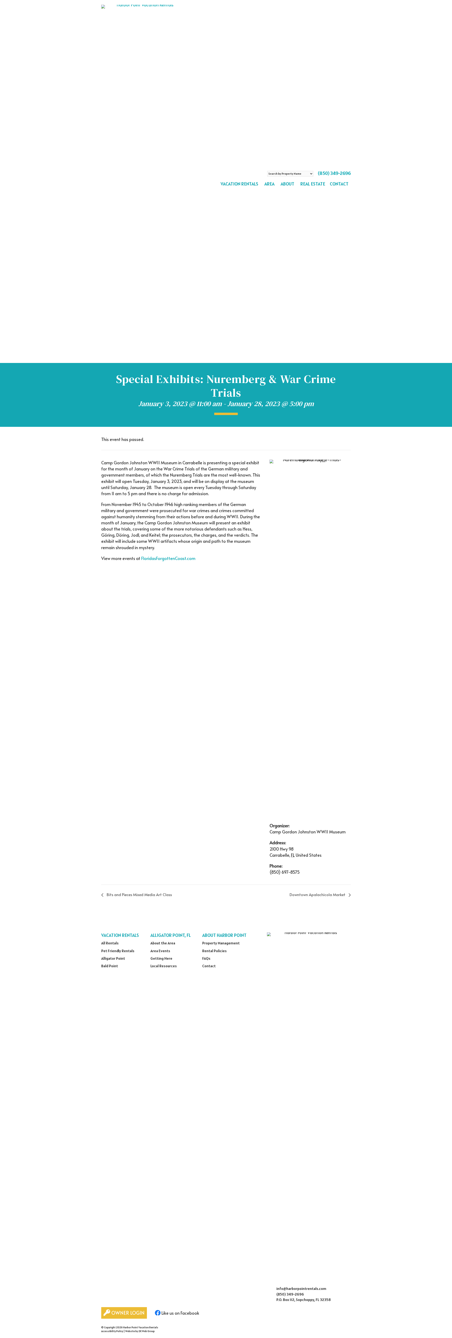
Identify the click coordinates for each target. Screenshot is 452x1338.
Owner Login (127, 1312)
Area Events (160, 950)
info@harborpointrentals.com (301, 1288)
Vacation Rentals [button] (239, 184)
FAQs (206, 958)
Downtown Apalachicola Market (318, 894)
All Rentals (110, 943)
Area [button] (269, 184)
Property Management (221, 943)
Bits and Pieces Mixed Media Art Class (139, 894)
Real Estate (312, 184)
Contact (339, 184)
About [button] (287, 184)
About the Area (162, 943)
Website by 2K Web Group (140, 1331)
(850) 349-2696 (334, 173)
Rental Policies (214, 950)
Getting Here (161, 958)
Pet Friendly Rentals (117, 950)
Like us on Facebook (180, 1313)
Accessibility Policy (112, 1331)
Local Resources (163, 965)
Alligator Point (113, 958)
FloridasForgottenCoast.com (168, 558)
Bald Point (109, 965)
